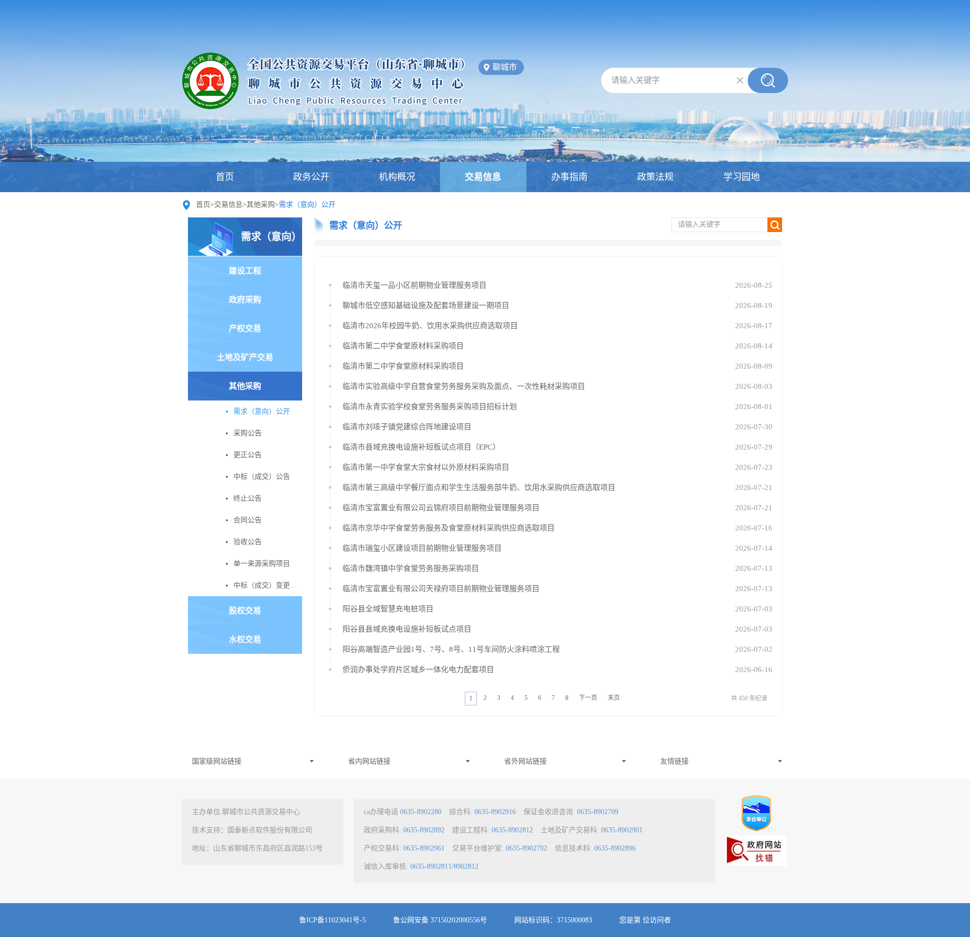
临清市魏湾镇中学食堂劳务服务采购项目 (411, 568)
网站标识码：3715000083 (553, 920)
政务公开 (311, 177)
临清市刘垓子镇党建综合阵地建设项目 (407, 427)
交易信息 (483, 177)
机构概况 (397, 177)
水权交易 (245, 639)
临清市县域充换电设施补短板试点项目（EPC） (421, 447)
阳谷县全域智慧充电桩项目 (388, 609)
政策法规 (655, 177)
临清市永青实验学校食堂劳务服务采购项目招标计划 (430, 407)
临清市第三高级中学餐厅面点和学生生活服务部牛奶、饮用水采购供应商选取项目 (479, 487)
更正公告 (247, 455)
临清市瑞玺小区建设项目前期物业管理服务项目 (422, 548)
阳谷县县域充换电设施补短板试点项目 (407, 629)
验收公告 (247, 542)
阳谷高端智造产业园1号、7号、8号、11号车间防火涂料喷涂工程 (451, 649)
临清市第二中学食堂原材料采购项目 (403, 346)
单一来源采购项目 (261, 563)
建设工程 (245, 270)
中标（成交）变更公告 (267, 585)
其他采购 (261, 204)
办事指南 (569, 177)
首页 (225, 177)
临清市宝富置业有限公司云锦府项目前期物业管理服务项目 (441, 508)
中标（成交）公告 (261, 476)
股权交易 (245, 610)
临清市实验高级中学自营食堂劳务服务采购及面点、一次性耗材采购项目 (464, 386)
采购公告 (247, 433)
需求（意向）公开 (271, 243)
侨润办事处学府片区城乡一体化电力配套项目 (418, 669)
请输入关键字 (635, 80)
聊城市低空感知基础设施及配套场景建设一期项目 (426, 305)
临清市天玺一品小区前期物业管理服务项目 (415, 285)
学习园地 (741, 177)
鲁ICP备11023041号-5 (332, 920)
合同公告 (247, 520)
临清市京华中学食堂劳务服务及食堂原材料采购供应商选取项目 (449, 528)
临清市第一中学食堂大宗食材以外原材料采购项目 (426, 467)
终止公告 (247, 498)
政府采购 (245, 299)
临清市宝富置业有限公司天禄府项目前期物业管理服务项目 (441, 589)
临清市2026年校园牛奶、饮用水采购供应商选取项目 (430, 326)
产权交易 (245, 328)
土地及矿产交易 (245, 357)
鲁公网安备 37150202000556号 (440, 920)
